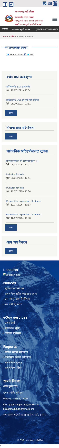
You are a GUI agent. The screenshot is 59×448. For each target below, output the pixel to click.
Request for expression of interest (23, 201)
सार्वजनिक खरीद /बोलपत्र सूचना (21, 293)
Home (5, 36)
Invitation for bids (15, 174)
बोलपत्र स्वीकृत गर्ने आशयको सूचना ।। (22, 161)
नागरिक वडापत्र (13, 333)
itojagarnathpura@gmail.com (18, 408)
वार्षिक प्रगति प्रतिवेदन (16, 352)
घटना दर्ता (10, 323)
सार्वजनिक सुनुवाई (13, 362)
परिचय (13, 36)
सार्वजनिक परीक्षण (13, 367)
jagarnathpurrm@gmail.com (24, 404)
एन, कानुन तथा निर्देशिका (17, 298)
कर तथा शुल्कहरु (13, 304)
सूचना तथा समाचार (14, 288)
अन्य (11, 113)
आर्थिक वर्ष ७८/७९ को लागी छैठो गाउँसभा (22, 100)
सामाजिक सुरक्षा (12, 328)
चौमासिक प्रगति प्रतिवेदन (18, 357)
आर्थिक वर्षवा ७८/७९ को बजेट (18, 86)
